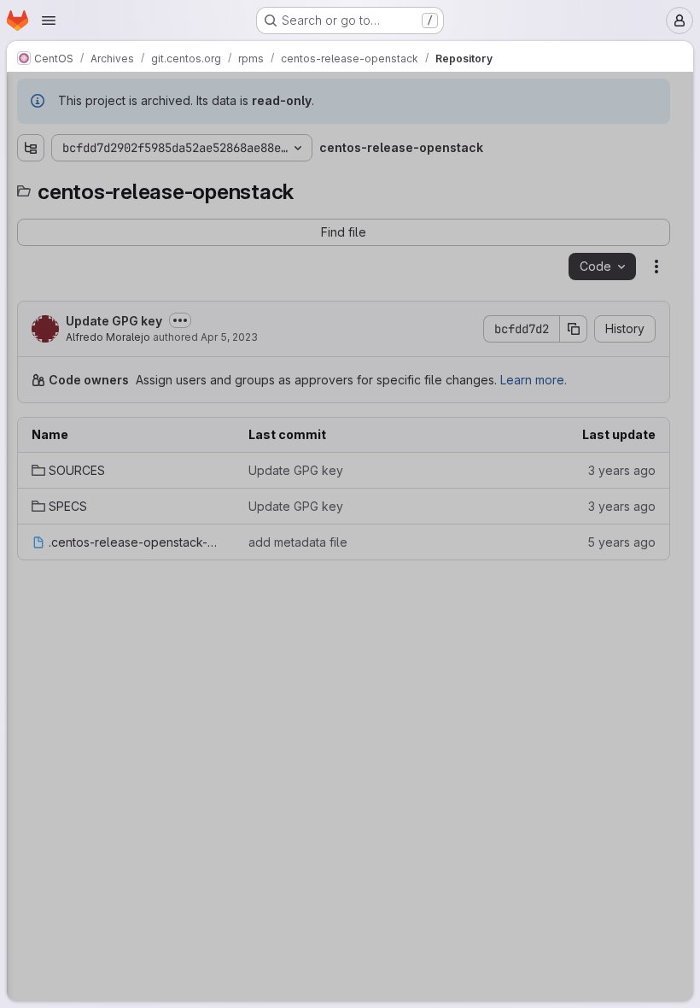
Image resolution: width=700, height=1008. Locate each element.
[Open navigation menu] (48, 20)
